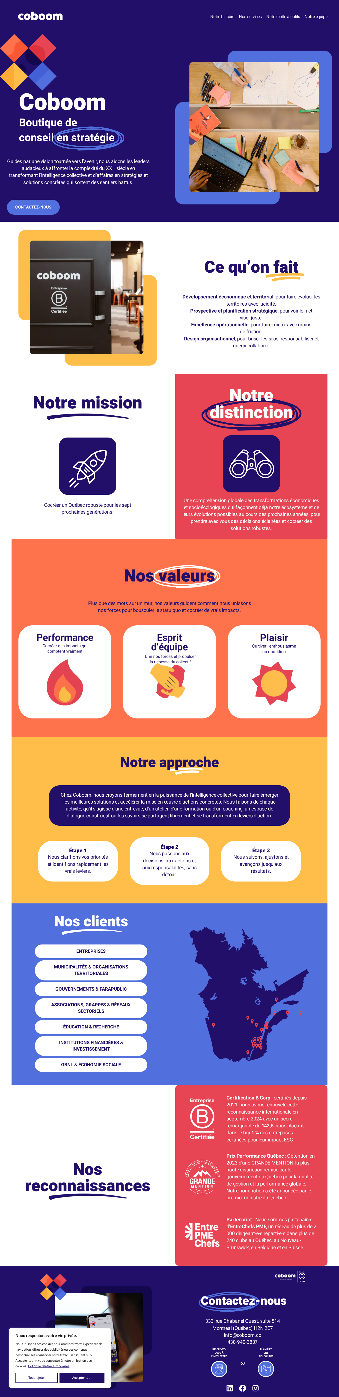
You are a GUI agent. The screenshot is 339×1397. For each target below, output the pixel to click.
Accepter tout (82, 1377)
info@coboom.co (242, 1335)
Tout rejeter (36, 1377)
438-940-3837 (243, 1342)
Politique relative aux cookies (48, 1366)
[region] (60, 1358)
